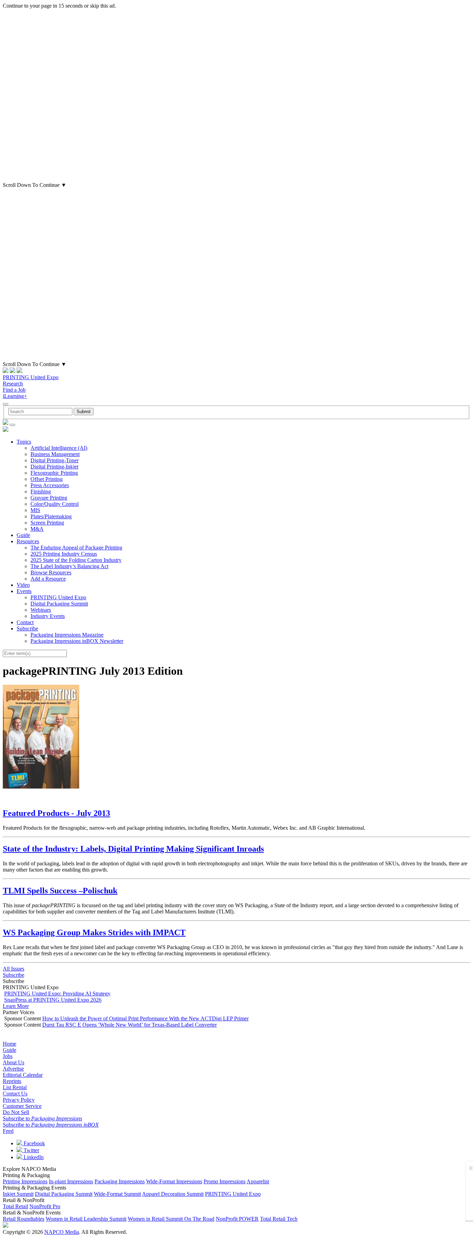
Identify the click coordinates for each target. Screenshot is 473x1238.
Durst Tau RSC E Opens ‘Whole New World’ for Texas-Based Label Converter (129, 1025)
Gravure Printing (48, 498)
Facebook (33, 1143)
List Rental (15, 1087)
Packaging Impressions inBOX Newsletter (76, 641)
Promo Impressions (225, 1181)
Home (9, 1044)
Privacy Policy (19, 1100)
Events (24, 591)
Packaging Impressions (120, 1181)
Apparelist (258, 1181)
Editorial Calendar (23, 1075)
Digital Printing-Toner (54, 460)
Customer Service (22, 1106)
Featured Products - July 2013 (56, 813)
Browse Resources (50, 572)
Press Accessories (49, 485)
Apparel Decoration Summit (173, 1194)
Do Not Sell (16, 1112)
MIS (35, 510)
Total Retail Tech (278, 1219)
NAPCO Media (61, 1232)
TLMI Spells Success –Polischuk (60, 890)
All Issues (13, 969)
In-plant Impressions (71, 1181)
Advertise (13, 1069)
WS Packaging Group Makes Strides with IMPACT (94, 932)
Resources (28, 541)
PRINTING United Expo (31, 377)
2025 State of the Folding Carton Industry (76, 560)
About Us (13, 1062)
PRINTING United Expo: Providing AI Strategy (57, 993)
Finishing (40, 491)
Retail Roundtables (23, 1219)
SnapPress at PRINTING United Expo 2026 (52, 1000)
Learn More (16, 1006)
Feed (8, 1131)
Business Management (55, 454)
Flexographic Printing (54, 473)
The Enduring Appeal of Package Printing (76, 547)
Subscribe (27, 628)
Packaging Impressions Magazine (67, 635)
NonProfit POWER (237, 1219)
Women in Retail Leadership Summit (86, 1219)
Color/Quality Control (54, 504)
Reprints (12, 1081)
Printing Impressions (25, 1181)
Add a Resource (48, 579)
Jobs (7, 1056)
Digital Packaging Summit (59, 604)
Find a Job (14, 390)
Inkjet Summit (18, 1194)
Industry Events (47, 616)
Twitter (30, 1150)
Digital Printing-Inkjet (54, 467)
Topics (24, 442)
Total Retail (15, 1206)
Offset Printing (46, 479)
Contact (25, 622)
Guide (23, 535)
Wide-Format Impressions (174, 1181)
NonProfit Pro (44, 1206)
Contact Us (15, 1093)
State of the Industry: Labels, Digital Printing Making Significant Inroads (133, 848)
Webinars (40, 610)
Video (23, 585)
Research (13, 383)
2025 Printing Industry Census (63, 554)
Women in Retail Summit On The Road (171, 1219)
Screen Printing (47, 523)
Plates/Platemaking (51, 516)
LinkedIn (33, 1157)
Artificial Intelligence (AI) (58, 448)
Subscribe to (42, 1118)
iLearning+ (15, 396)
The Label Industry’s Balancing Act (69, 566)
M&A (37, 529)
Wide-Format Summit (117, 1194)
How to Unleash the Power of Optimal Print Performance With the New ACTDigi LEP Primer (145, 1018)
